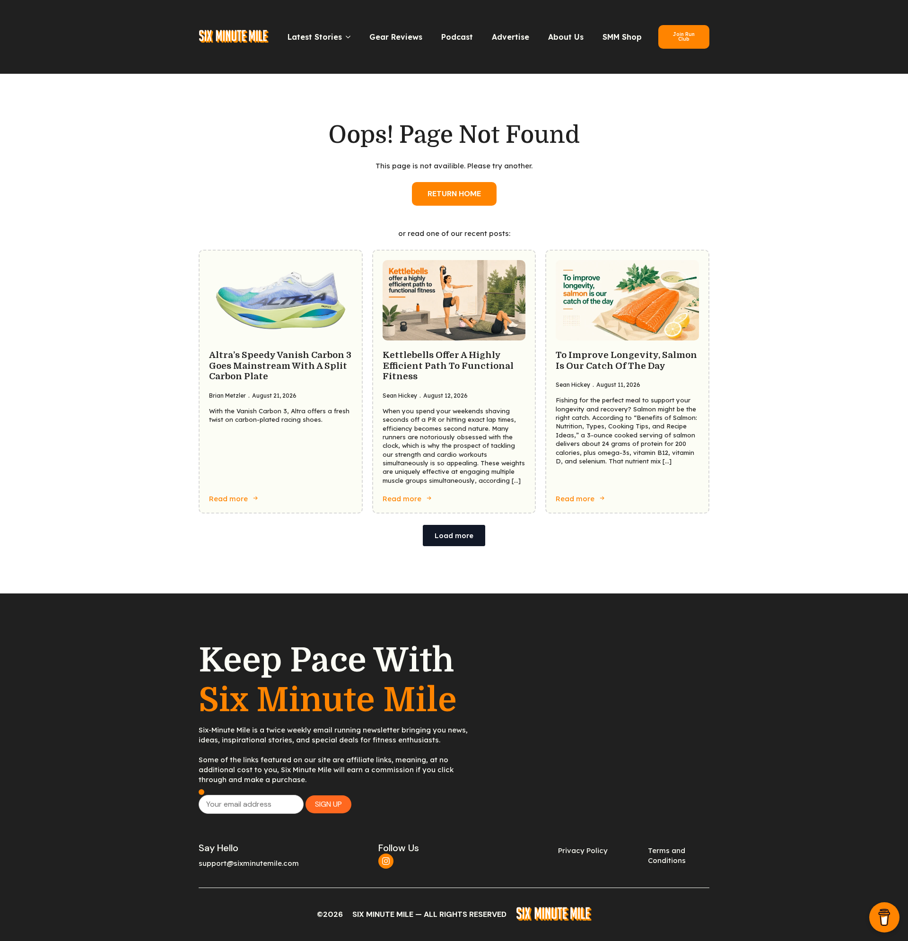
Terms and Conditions (667, 855)
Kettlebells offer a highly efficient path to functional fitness (448, 366)
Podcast (457, 37)
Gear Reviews (395, 37)
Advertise (510, 37)
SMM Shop (622, 37)
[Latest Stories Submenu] (351, 37)
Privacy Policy (583, 850)
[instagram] (385, 861)
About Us (566, 37)
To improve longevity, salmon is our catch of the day (626, 360)
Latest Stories (315, 37)
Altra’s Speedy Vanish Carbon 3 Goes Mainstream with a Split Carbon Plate (280, 366)
